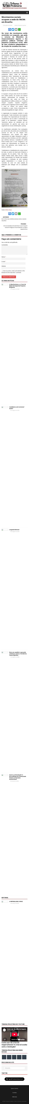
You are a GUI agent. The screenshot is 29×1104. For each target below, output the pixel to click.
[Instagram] (24, 1057)
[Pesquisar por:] (14, 1068)
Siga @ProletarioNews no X (15, 1079)
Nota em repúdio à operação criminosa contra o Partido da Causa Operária (18, 653)
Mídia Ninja (8, 210)
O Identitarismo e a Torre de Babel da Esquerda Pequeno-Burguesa (17, 286)
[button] (27, 12)
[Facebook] (9, 29)
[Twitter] (9, 1057)
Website (4, 266)
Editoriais (14, 1097)
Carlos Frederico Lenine (20, 25)
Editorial (5, 898)
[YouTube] (14, 1057)
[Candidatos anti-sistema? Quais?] (5, 524)
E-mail (3, 261)
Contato (14, 1092)
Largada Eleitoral (14, 529)
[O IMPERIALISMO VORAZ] (5, 1019)
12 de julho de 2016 (7, 25)
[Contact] (19, 1057)
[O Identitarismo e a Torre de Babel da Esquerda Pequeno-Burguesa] (5, 402)
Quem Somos (14, 1088)
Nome (3, 257)
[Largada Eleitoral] (5, 647)
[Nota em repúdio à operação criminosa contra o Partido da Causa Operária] (5, 770)
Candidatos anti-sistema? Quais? (16, 407)
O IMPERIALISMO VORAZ (16, 901)
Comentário (5, 245)
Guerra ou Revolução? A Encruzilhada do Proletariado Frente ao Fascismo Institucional (17, 777)
